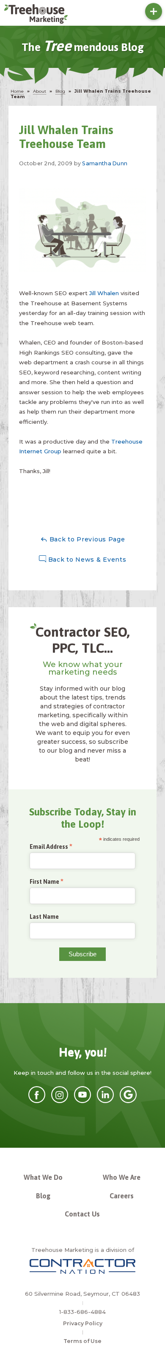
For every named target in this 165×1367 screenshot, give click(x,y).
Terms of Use (82, 1341)
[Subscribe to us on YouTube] (82, 1101)
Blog (43, 1196)
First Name (44, 881)
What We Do (43, 1177)
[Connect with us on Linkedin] (105, 1101)
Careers (122, 1196)
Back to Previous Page (86, 539)
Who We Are (121, 1177)
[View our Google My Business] (128, 1101)
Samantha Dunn (104, 163)
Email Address (49, 846)
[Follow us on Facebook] (36, 1101)
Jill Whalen (104, 293)
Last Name (44, 916)
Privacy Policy (82, 1323)
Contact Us (82, 1214)
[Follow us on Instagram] (59, 1101)
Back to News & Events (86, 559)
